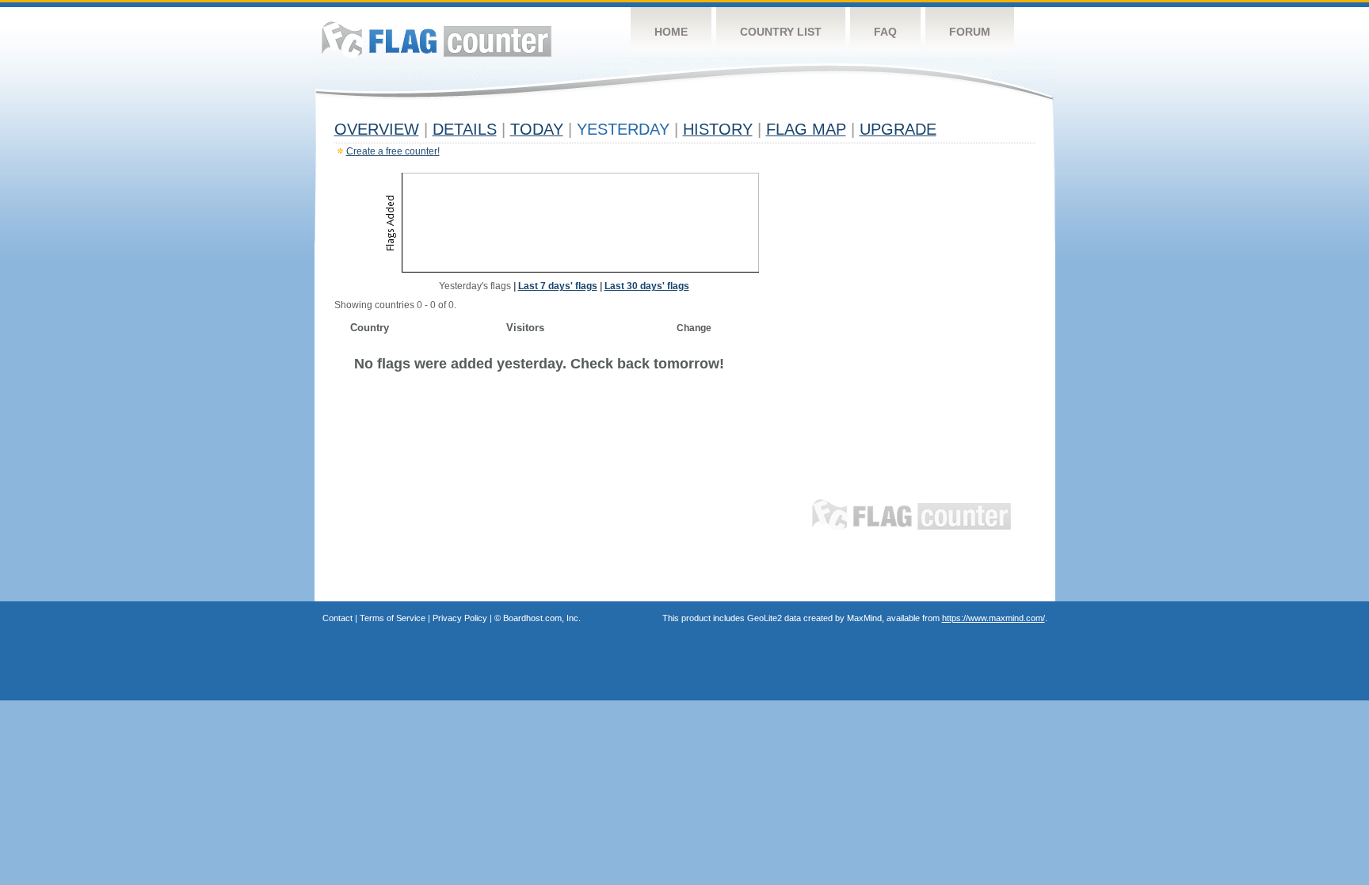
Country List (781, 31)
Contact (337, 618)
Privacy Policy (460, 618)
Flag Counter (436, 39)
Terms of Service (392, 618)
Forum (969, 31)
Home (671, 31)
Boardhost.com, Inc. (542, 618)
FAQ (885, 31)
